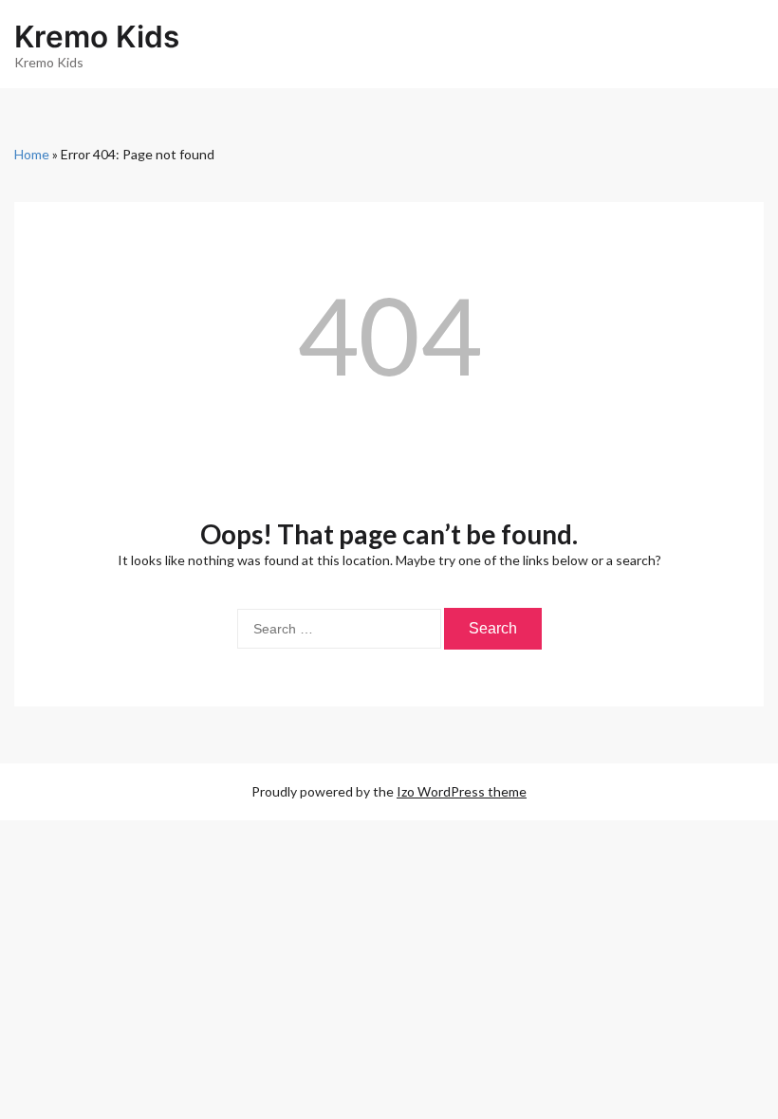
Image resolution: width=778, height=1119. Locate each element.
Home (31, 154)
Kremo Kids (96, 36)
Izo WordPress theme (462, 791)
